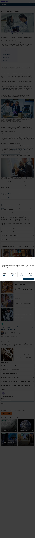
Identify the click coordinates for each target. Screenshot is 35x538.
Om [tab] (28, 260)
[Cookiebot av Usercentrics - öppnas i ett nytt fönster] (30, 258)
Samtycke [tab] (6, 260)
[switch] (13, 275)
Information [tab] (17, 260)
